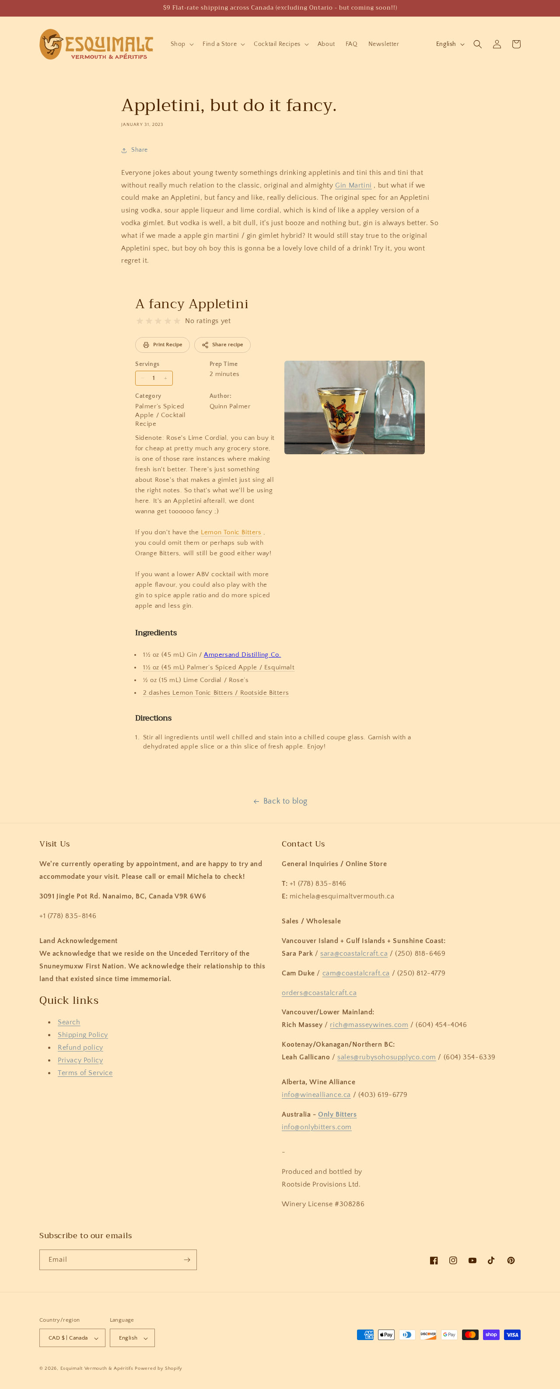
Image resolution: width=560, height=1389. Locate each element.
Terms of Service (85, 1073)
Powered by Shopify (158, 1369)
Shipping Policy (83, 1035)
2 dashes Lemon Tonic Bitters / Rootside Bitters (216, 692)
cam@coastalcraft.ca (356, 973)
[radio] (139, 321)
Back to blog (285, 801)
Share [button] (139, 149)
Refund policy (80, 1047)
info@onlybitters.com (317, 1127)
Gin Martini (353, 185)
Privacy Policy (80, 1060)
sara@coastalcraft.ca (354, 953)
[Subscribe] (186, 1260)
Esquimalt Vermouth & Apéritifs (96, 1369)
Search (69, 1023)
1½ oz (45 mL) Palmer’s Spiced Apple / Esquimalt (218, 667)
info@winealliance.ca (316, 1095)
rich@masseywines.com (369, 1025)
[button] (181, 44)
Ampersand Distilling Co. (242, 654)
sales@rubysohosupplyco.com (386, 1057)
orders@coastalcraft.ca (319, 993)
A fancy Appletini (191, 303)
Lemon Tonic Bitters (231, 532)
